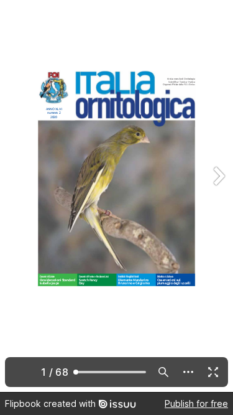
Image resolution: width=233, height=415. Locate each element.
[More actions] (188, 372)
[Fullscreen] (213, 372)
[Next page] (218, 196)
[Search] (163, 372)
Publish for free (196, 403)
